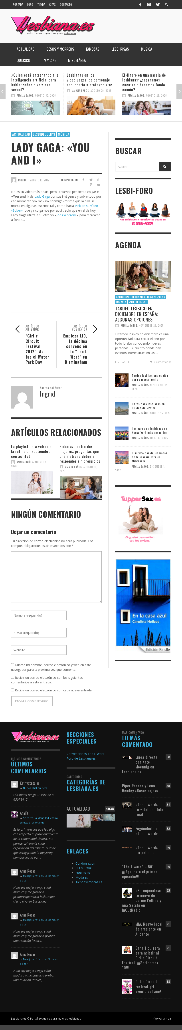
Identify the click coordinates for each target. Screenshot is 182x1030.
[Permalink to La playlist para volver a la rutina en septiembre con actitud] (32, 482)
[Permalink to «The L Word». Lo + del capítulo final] (127, 805)
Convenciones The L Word (86, 754)
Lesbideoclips (44, 134)
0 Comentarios (162, 361)
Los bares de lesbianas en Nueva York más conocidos (149, 430)
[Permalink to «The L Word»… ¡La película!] (127, 847)
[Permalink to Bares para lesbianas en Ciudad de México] (122, 408)
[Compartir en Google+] (99, 179)
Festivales (138, 297)
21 (168, 924)
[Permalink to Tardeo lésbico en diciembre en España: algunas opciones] (143, 276)
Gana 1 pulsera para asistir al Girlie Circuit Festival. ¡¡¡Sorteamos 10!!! (141, 957)
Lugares (121, 302)
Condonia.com (85, 863)
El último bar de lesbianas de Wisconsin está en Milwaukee (149, 457)
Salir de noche (138, 302)
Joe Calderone (67, 215)
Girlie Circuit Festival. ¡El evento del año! (148, 986)
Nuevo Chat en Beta (35, 788)
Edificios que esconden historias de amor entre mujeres (142, 79)
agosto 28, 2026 (156, 90)
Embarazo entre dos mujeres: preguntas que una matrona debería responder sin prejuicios (80, 454)
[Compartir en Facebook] (83, 179)
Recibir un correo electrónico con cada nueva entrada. (53, 690)
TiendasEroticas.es (88, 882)
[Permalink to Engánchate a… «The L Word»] (127, 828)
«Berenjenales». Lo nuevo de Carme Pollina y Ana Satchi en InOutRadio (142, 900)
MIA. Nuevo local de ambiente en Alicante (148, 929)
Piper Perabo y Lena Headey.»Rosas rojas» (140, 788)
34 (168, 804)
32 (168, 828)
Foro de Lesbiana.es (81, 758)
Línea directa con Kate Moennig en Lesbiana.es (140, 764)
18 (168, 981)
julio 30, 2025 (159, 438)
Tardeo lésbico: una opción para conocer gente (150, 377)
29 (168, 847)
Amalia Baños (25, 90)
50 (168, 757)
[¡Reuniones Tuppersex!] (141, 518)
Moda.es (81, 877)
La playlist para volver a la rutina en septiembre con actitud (31, 451)
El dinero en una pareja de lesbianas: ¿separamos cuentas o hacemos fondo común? (89, 82)
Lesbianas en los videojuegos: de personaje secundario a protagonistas (34, 79)
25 (168, 867)
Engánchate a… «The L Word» (147, 831)
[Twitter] (157, 4)
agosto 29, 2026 (45, 90)
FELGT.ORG (83, 868)
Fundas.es (82, 873)
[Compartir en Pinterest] (91, 184)
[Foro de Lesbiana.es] (143, 213)
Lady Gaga (42, 196)
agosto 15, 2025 (160, 413)
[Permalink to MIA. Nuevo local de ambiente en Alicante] (127, 924)
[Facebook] (140, 4)
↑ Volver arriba (161, 1018)
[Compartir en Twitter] (91, 179)
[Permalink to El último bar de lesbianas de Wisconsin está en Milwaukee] (122, 457)
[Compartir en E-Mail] (99, 184)
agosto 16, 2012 (39, 180)
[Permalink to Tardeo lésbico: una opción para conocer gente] (122, 380)
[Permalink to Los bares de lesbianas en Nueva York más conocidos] (122, 433)
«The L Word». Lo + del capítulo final (149, 809)
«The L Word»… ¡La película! (147, 850)
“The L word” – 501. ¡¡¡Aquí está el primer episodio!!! (139, 871)
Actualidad (21, 134)
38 (168, 786)
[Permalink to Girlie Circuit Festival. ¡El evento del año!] (127, 986)
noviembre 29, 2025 (151, 325)
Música (63, 134)
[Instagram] (149, 4)
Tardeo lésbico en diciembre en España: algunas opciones (136, 314)
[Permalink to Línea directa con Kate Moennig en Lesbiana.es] (127, 757)
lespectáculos (156, 297)
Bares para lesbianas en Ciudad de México (148, 405)
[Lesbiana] (35, 736)
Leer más (121, 362)
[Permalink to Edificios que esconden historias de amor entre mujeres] (146, 105)
